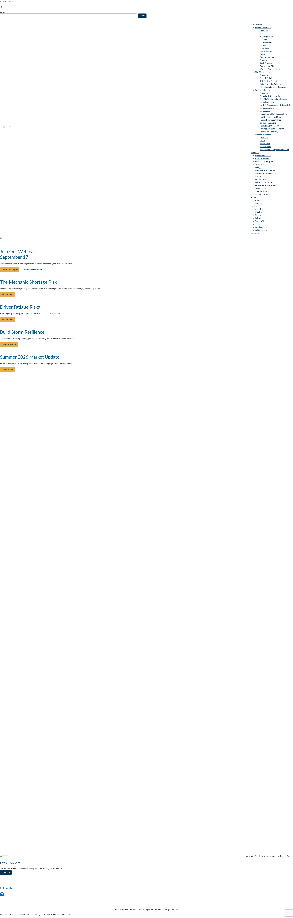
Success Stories (261, 221)
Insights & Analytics (268, 123)
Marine (258, 176)
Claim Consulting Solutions (271, 84)
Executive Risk (266, 51)
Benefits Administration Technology (275, 99)
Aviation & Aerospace (264, 162)
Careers (258, 203)
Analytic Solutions (267, 78)
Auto (262, 34)
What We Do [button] (256, 25)
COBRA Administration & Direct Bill (275, 105)
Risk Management (262, 72)
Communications (267, 108)
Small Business (266, 63)
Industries (255, 153)
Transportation (261, 191)
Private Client (265, 147)
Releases (258, 218)
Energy (258, 168)
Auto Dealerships (262, 159)
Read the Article (7, 295)
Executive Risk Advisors (265, 170)
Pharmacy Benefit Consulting (272, 129)
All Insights (259, 209)
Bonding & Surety (267, 37)
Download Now (7, 370)
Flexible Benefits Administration (273, 114)
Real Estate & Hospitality (265, 185)
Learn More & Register (10, 270)
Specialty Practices (263, 156)
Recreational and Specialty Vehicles (274, 150)
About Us (259, 200)
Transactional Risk (267, 66)
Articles (258, 212)
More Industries (262, 194)
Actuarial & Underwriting (270, 96)
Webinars (259, 227)
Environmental (266, 48)
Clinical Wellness (267, 102)
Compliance (265, 111)
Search (2, 12)
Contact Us (255, 233)
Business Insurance (263, 28)
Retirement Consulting (269, 132)
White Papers (261, 230)
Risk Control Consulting (269, 81)
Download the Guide (9, 345)
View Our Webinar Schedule (32, 270)
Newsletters (260, 215)
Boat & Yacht (265, 144)
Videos (258, 224)
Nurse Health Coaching (269, 126)
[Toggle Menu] (247, 20)
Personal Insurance (263, 135)
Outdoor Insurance (268, 57)
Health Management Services (272, 117)
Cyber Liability (266, 42)
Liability (263, 45)
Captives (263, 39)
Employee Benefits (263, 90)
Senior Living (260, 188)
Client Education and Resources (273, 87)
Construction (260, 165)
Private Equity (261, 179)
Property (263, 60)
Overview (264, 31)
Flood (262, 54)
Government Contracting (265, 173)
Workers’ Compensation (270, 69)
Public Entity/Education (265, 182)
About (253, 197)
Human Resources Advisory (271, 120)
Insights (254, 206)
